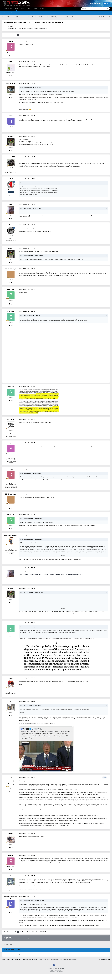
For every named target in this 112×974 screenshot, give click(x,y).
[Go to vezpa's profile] (11, 684)
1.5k (11, 549)
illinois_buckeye (10, 269)
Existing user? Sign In (95, 3)
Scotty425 (10, 514)
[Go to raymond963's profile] (11, 162)
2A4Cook (10, 876)
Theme (49, 968)
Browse (16, 8)
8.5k (11, 715)
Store (29, 8)
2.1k (11, 75)
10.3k (11, 847)
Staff (4, 13)
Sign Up (106, 3)
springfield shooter (10, 535)
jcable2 (10, 116)
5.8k (11, 890)
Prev (8, 35)
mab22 (10, 136)
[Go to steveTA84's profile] (11, 317)
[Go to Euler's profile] (6, 28)
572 (11, 171)
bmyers (10, 443)
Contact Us (56, 968)
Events (18, 13)
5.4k (11, 456)
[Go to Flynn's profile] (11, 707)
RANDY (10, 469)
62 (11, 433)
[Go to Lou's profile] (11, 230)
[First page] (4, 35)
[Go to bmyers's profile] (11, 448)
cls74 (10, 204)
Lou (10, 225)
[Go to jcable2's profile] (11, 121)
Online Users (11, 13)
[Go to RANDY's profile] (11, 475)
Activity (23, 8)
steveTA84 (10, 311)
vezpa (11, 678)
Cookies (62, 968)
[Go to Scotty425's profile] (11, 520)
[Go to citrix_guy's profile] (11, 425)
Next (33, 35)
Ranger (10, 41)
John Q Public (10, 83)
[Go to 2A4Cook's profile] (11, 881)
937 (11, 483)
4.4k (11, 692)
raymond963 (10, 157)
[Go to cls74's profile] (11, 210)
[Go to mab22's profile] (11, 142)
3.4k (11, 218)
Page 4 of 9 (42, 35)
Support (42, 8)
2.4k (11, 97)
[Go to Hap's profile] (11, 67)
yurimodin (37, 255)
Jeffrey (10, 833)
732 (11, 303)
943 (11, 912)
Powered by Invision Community (56, 971)
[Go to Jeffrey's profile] (11, 839)
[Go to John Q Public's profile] (11, 89)
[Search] (108, 8)
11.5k (11, 325)
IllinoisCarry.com (8, 8)
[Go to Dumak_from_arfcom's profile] (11, 904)
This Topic (102, 8)
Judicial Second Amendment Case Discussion (35, 28)
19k (11, 195)
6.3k (11, 150)
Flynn (10, 701)
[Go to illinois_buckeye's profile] (11, 274)
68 (11, 129)
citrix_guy (10, 419)
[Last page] (36, 35)
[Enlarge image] (39, 401)
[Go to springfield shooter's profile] (11, 541)
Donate (35, 8)
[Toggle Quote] (21, 87)
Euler (11, 26)
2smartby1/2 (10, 289)
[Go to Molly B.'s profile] (11, 184)
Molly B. (37, 87)
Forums (25, 13)
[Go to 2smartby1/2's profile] (11, 295)
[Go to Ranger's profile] (11, 47)
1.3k (11, 55)
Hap (10, 61)
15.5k (11, 238)
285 (11, 528)
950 (11, 282)
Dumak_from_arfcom (10, 897)
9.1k (11, 791)
